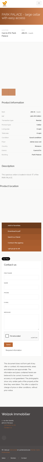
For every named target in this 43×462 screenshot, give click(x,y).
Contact (24, 458)
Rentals (13, 458)
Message (7, 312)
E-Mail (6, 302)
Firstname (8, 273)
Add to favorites (13, 225)
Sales (3, 458)
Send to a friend (13, 237)
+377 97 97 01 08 (13, 249)
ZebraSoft (13, 450)
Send (8, 345)
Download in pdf (13, 231)
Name (6, 283)
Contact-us (7, 427)
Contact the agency (15, 243)
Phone (6, 293)
